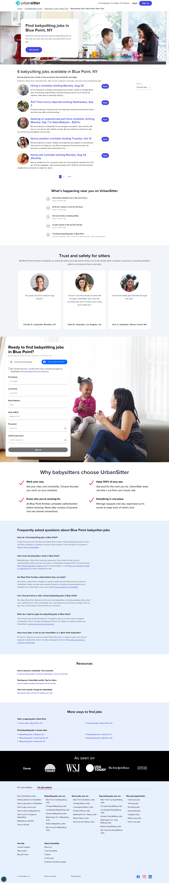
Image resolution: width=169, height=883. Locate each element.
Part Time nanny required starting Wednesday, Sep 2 (62, 103)
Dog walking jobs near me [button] (110, 796)
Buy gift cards (22, 854)
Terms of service (50, 876)
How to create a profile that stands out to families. (36, 683)
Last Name (12, 389)
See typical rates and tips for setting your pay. (35, 693)
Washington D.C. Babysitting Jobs (57, 818)
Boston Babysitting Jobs (55, 824)
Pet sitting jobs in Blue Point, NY (100, 723)
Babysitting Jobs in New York (56, 8)
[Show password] (65, 428)
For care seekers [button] (24, 787)
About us (48, 847)
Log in (134, 3)
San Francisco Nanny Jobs (83, 822)
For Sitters (115, 3)
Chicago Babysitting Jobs (56, 806)
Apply (105, 86)
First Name (12, 377)
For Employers (104, 3)
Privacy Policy (27, 371)
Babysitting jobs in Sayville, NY (99, 734)
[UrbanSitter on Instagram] (143, 877)
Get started (33, 50)
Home (19, 8)
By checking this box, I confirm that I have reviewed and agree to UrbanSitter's (37, 370)
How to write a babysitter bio (28, 811)
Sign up (145, 3)
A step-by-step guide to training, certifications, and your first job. (42, 674)
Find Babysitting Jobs (33, 8)
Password (12, 424)
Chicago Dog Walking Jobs (111, 806)
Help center (22, 851)
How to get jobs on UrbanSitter (29, 803)
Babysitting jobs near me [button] (54, 796)
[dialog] (3, 879)
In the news (49, 858)
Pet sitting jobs (134, 807)
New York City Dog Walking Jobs (111, 801)
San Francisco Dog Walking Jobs (111, 831)
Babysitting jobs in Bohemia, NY (100, 738)
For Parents (124, 3)
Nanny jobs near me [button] (80, 796)
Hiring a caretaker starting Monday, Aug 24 (57, 85)
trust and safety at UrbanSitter (66, 587)
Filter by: (139, 84)
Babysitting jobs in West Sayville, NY (34, 738)
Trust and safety (50, 851)
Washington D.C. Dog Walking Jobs (109, 821)
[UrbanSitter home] (29, 3)
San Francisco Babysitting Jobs (56, 828)
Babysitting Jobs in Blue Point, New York (87, 8)
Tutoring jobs (133, 803)
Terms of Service (42, 371)
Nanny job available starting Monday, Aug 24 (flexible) (58, 156)
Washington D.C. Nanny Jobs (84, 814)
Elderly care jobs (134, 818)
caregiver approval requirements (41, 624)
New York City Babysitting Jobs (56, 801)
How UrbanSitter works (26, 796)
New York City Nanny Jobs (84, 800)
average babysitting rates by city (34, 566)
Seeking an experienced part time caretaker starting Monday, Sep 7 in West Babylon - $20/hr (62, 120)
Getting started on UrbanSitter (29, 800)
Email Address (14, 400)
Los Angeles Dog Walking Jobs (110, 811)
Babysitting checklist (25, 821)
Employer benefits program (55, 862)
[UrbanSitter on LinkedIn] (149, 877)
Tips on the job (23, 824)
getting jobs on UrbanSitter (28, 547)
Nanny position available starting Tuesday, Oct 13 (61, 138)
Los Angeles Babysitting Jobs (57, 810)
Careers (47, 854)
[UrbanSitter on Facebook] (137, 877)
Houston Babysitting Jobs (56, 813)
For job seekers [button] (44, 787)
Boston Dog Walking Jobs (110, 826)
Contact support (23, 847)
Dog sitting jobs (134, 811)
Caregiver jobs (133, 814)
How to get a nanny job (26, 807)
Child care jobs (134, 800)
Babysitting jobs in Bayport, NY (32, 734)
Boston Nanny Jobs (81, 818)
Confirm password (15, 436)
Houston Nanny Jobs (81, 811)
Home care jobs (134, 822)
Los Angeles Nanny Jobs (83, 807)
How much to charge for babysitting (27, 815)
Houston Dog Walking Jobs (111, 816)
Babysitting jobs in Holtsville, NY (32, 741)
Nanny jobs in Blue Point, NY (31, 723)
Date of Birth (13, 412)
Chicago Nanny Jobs (81, 803)
